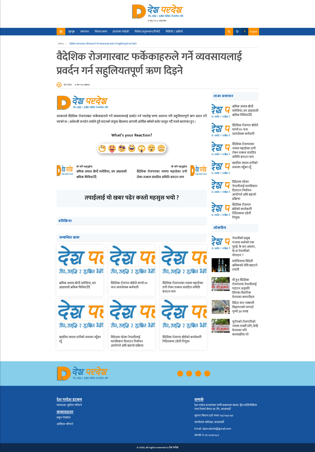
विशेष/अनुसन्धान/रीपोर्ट (147, 31)
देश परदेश (68, 85)
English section (75, 39)
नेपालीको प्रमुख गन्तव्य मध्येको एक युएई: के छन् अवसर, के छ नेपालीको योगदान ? (243, 246)
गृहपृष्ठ (71, 31)
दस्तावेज (94, 39)
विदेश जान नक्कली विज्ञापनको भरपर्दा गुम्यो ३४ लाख (243, 307)
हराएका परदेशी (121, 31)
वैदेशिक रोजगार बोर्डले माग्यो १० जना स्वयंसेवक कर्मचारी (129, 285)
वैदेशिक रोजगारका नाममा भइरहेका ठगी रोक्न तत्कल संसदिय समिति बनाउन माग (182, 287)
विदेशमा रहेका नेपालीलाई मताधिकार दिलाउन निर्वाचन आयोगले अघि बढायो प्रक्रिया (127, 341)
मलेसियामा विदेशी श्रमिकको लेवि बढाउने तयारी (244, 265)
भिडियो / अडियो (174, 31)
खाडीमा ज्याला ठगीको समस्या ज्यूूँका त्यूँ (80, 339)
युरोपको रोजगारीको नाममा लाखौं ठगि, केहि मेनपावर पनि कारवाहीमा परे (245, 328)
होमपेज (61, 44)
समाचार (84, 31)
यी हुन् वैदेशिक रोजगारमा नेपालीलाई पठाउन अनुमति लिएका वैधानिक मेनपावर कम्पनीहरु (244, 288)
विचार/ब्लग (101, 31)
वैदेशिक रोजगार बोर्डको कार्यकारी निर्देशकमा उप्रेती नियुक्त (181, 339)
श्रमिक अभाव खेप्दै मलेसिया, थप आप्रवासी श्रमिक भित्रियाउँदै (77, 285)
